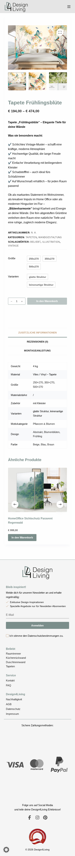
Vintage (13, 245)
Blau (43, 444)
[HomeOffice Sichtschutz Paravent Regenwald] (37, 490)
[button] (6, 849)
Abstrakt (38, 432)
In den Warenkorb (47, 301)
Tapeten (31, 237)
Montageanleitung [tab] (37, 350)
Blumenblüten (51, 432)
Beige (36, 444)
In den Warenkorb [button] (22, 537)
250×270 (38, 382)
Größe (11, 258)
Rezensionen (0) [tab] (37, 341)
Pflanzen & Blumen (44, 423)
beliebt (35, 242)
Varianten (13, 276)
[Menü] (68, 6)
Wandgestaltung (50, 237)
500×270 (38, 386)
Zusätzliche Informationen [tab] (37, 332)
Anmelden (37, 625)
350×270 (49, 382)
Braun (50, 444)
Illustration (51, 242)
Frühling (37, 436)
